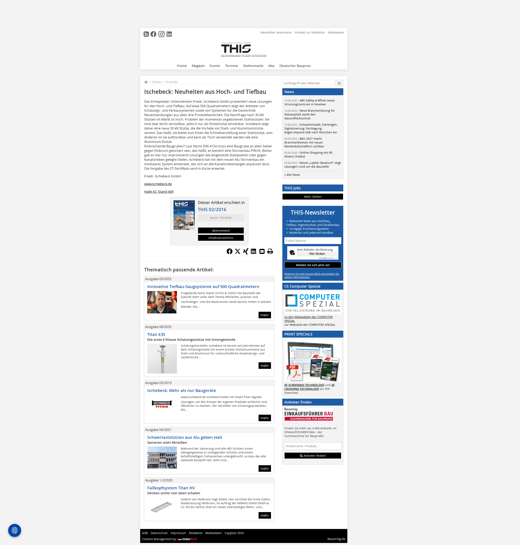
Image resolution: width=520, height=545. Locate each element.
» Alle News (292, 175)
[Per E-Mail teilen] (262, 251)
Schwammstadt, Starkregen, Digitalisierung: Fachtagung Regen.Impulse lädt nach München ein (310, 128)
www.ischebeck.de (158, 184)
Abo (271, 65)
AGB (145, 533)
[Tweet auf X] (238, 253)
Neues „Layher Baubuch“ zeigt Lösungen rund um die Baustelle (312, 164)
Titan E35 (156, 334)
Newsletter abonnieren (276, 32)
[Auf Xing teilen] (246, 253)
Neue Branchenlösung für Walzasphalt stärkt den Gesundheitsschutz (309, 114)
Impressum (178, 533)
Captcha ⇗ (328, 258)
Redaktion (196, 533)
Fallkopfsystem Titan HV (171, 488)
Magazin (198, 65)
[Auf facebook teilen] (229, 253)
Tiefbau (157, 82)
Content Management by (159, 539)
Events (215, 65)
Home (182, 65)
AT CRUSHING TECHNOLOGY (309, 387)
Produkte (172, 82)
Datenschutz (159, 533)
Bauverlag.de (336, 539)
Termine (231, 65)
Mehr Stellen (313, 197)
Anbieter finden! (314, 456)
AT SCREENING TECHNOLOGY (304, 385)
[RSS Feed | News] (146, 34)
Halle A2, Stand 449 (158, 191)
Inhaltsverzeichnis (220, 238)
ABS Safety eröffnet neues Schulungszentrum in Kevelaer (309, 102)
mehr (265, 315)
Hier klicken (317, 254)
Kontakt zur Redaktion (310, 32)
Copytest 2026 (234, 533)
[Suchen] (339, 83)
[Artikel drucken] (270, 251)
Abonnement (221, 230)
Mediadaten (336, 32)
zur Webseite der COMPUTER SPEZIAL (309, 325)
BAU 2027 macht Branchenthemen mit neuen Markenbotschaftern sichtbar (304, 142)
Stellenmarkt (253, 65)
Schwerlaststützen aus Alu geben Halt (184, 437)
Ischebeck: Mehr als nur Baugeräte (181, 390)
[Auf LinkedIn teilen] (254, 253)
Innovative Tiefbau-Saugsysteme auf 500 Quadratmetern (203, 286)
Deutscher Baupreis (295, 65)
